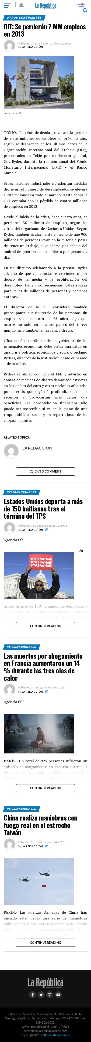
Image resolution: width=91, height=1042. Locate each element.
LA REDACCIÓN (32, 46)
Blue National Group (57, 1035)
